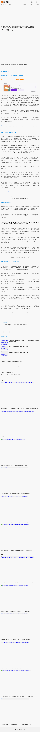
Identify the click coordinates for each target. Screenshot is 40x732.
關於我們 (37, 4)
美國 (11, 331)
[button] (31, 2)
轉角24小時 (9, 30)
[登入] (36, 2)
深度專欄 (10, 4)
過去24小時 (3, 4)
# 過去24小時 (4, 336)
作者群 (30, 4)
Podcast (17, 4)
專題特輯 (24, 4)
